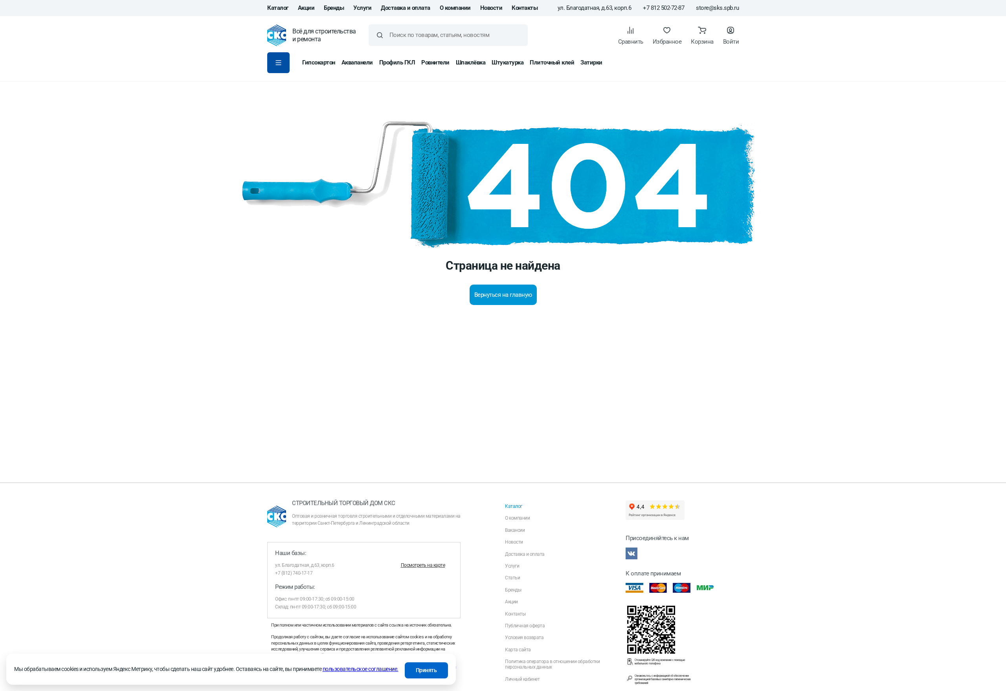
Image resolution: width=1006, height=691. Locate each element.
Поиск (379, 35)
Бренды (334, 7)
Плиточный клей (552, 62)
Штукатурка (507, 62)
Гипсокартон (318, 62)
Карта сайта (518, 649)
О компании (455, 7)
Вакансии (515, 530)
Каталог (277, 7)
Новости (491, 7)
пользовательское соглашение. (360, 669)
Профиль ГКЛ (397, 62)
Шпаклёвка (471, 62)
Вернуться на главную (503, 294)
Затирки (591, 62)
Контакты (525, 7)
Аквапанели (357, 62)
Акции (306, 7)
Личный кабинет (522, 679)
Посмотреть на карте (423, 565)
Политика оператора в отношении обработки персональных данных (552, 664)
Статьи (512, 578)
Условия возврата (524, 637)
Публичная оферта (525, 626)
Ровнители (435, 62)
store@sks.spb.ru (717, 8)
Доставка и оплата (405, 7)
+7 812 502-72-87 (663, 8)
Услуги (362, 7)
